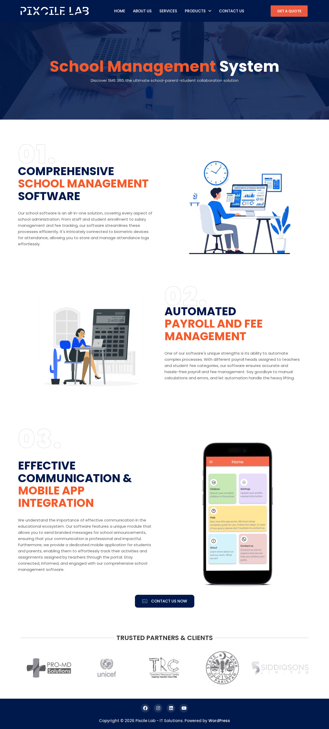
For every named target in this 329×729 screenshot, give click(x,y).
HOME (119, 11)
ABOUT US (142, 11)
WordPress (219, 720)
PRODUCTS (195, 11)
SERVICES (168, 11)
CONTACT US (231, 11)
